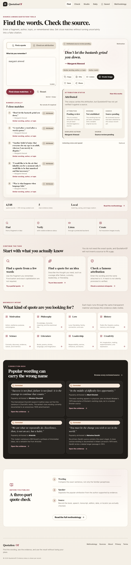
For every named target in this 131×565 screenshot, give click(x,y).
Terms (125, 544)
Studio (87, 4)
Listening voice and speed (93, 143)
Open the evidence (18, 412)
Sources (102, 544)
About (110, 544)
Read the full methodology (68, 517)
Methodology (120, 4)
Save (69, 83)
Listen (91, 77)
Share (80, 83)
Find (69, 4)
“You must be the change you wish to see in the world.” (93, 429)
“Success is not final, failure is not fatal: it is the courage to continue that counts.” (36, 392)
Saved (107, 4)
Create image (107, 77)
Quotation (11, 545)
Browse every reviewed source (107, 375)
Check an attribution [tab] (45, 45)
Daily (95, 4)
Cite (80, 77)
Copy (69, 77)
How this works (116, 94)
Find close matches (18, 91)
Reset (43, 91)
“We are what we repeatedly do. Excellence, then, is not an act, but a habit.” (33, 429)
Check (77, 4)
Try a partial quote (13, 286)
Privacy (118, 544)
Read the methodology (113, 206)
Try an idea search (55, 283)
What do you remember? (16, 53)
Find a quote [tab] (20, 45)
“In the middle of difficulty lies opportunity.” (92, 390)
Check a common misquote (101, 286)
